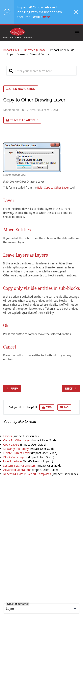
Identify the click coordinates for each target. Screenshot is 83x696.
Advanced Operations (17, 470)
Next (69, 388)
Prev (14, 388)
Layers (7, 436)
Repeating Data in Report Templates (27, 474)
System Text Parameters (19, 465)
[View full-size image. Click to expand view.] (32, 157)
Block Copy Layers (15, 457)
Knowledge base (35, 50)
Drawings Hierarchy (16, 449)
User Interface (12, 461)
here (46, 17)
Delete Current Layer (16, 453)
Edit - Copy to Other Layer (53, 187)
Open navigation (21, 88)
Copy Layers (11, 444)
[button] (77, 33)
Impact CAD (11, 50)
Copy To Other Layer (17, 440)
